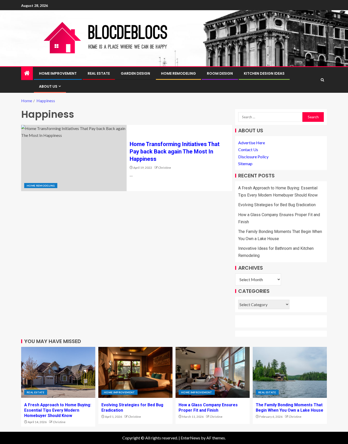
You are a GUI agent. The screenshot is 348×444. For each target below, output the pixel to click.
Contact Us (248, 149)
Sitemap (245, 163)
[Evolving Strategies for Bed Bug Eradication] (135, 372)
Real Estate (99, 73)
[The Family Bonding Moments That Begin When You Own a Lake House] (290, 372)
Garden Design (135, 73)
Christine (164, 167)
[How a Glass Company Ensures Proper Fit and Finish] (213, 372)
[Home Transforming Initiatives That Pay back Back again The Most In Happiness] (74, 158)
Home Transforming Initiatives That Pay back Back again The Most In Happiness (175, 151)
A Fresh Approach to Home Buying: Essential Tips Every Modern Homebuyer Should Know (57, 410)
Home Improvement (58, 73)
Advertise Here (251, 142)
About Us (48, 86)
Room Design (220, 73)
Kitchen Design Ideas (264, 73)
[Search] (322, 80)
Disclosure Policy (253, 156)
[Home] (27, 73)
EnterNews (190, 437)
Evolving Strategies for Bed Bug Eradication (277, 204)
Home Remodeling (178, 73)
